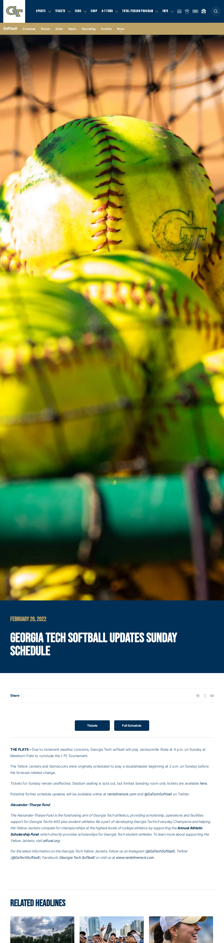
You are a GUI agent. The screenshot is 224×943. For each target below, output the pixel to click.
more (120, 29)
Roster (45, 29)
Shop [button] (94, 11)
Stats (59, 29)
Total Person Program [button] (137, 11)
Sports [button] (41, 11)
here (203, 783)
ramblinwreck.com (121, 794)
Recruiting (89, 29)
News (72, 29)
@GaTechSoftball (158, 794)
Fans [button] (78, 11)
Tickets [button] (60, 11)
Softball (10, 28)
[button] (216, 11)
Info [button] (165, 11)
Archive (106, 29)
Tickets (92, 725)
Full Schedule (131, 725)
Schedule (29, 29)
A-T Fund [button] (107, 11)
